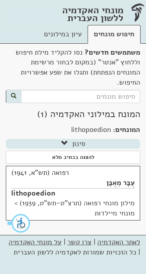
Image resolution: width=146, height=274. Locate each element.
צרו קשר (79, 242)
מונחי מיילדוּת (115, 213)
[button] (19, 223)
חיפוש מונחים (114, 34)
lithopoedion (33, 193)
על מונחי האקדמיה (35, 242)
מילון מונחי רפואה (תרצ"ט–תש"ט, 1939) (77, 203)
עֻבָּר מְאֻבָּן (120, 182)
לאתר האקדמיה (118, 242)
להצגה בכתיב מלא (73, 157)
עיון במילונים (63, 34)
